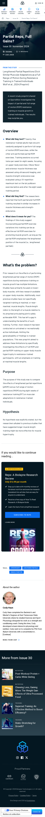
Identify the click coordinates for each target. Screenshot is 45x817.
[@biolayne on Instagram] (17, 758)
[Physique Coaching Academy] (36, 777)
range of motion (16, 572)
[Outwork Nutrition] (23, 777)
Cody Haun (9, 55)
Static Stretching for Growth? (25, 725)
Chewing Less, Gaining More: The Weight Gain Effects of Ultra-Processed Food (29, 692)
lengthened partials (31, 568)
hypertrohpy (15, 568)
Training (8, 52)
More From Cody (10, 640)
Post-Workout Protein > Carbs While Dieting (27, 675)
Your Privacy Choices (18, 810)
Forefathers (31, 800)
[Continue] (7, 634)
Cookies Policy (25, 795)
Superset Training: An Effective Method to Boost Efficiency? (29, 709)
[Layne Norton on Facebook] (22, 758)
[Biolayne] (22, 3)
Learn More (10, 522)
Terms (34, 795)
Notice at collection (11, 814)
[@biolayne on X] (26, 758)
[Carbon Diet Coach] (9, 777)
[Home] (3, 18)
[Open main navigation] (3, 3)
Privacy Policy (13, 795)
